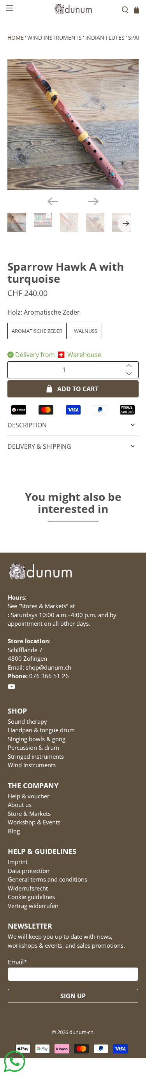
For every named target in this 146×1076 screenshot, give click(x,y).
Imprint (18, 862)
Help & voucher (28, 796)
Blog (14, 831)
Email (17, 962)
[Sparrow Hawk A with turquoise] (72, 124)
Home (15, 37)
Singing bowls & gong (36, 739)
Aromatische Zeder (37, 330)
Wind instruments (54, 37)
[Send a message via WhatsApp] (14, 1061)
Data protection (28, 871)
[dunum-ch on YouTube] (11, 688)
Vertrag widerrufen (33, 906)
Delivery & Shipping (39, 446)
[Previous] (52, 201)
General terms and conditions (47, 879)
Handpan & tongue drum (41, 730)
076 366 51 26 (49, 676)
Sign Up (73, 996)
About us (20, 804)
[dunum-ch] (73, 9)
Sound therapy (27, 721)
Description (27, 425)
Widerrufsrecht (28, 888)
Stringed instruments (36, 756)
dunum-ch (81, 1032)
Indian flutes (105, 37)
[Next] (93, 201)
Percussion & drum (33, 747)
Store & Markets (29, 813)
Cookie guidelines (31, 897)
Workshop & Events (34, 822)
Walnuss (85, 330)
